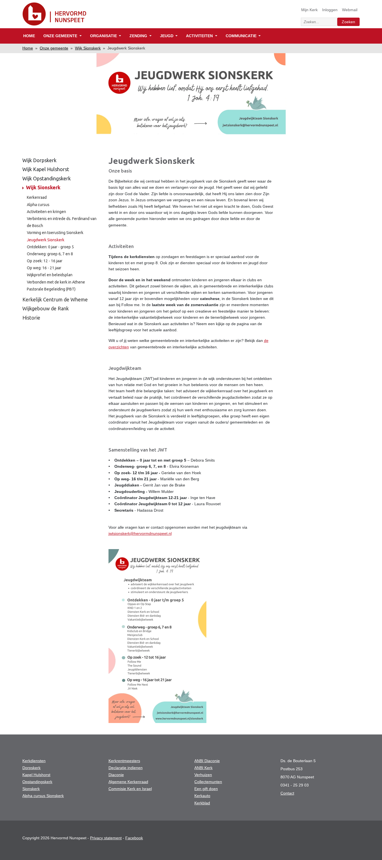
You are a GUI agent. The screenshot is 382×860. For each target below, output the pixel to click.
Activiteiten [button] (200, 36)
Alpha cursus (38, 204)
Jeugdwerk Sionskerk (45, 240)
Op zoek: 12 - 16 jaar (44, 261)
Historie (31, 317)
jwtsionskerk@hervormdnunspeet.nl (140, 533)
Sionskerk (31, 788)
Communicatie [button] (242, 36)
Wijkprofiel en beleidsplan (49, 275)
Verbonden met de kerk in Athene (56, 282)
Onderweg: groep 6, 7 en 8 (50, 254)
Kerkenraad (37, 197)
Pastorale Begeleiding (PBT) (51, 289)
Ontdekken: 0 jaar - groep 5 (50, 247)
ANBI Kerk (203, 768)
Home (29, 36)
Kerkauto (202, 795)
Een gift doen (206, 788)
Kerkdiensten (34, 761)
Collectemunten (208, 781)
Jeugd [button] (167, 36)
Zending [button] (138, 36)
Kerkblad (202, 803)
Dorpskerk (31, 768)
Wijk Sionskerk (88, 48)
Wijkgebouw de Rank (45, 308)
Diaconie (116, 774)
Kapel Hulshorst (36, 774)
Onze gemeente (54, 48)
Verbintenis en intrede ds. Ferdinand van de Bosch (61, 222)
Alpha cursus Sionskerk (43, 795)
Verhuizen (203, 774)
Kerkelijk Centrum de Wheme (55, 299)
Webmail (349, 10)
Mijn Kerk (309, 10)
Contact (287, 793)
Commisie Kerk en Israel (130, 788)
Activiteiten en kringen (46, 211)
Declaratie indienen (126, 768)
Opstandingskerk (37, 781)
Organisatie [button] (104, 36)
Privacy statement (106, 838)
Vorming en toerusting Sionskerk (55, 232)
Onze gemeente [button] (60, 36)
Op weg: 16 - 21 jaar (44, 268)
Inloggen (330, 10)
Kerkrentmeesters (124, 761)
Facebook (134, 838)
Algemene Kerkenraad (128, 781)
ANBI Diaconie (207, 761)
